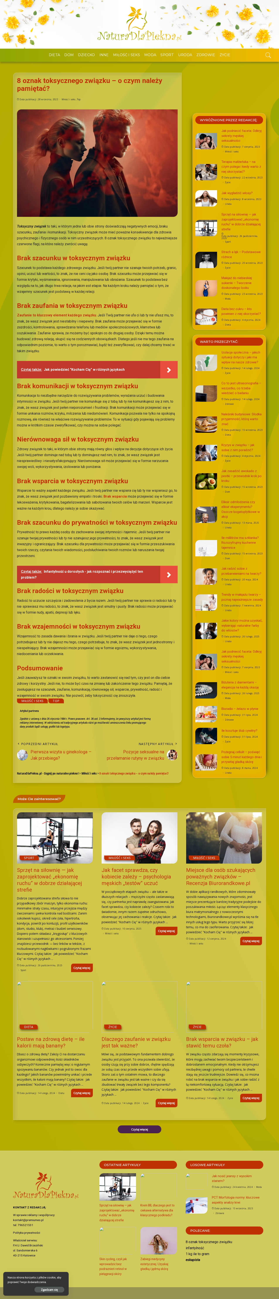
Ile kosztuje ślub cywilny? (239, 731)
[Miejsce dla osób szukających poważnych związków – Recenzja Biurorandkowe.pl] (224, 838)
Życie (227, 182)
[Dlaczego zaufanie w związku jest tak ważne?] (139, 1007)
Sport (228, 242)
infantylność (195, 1248)
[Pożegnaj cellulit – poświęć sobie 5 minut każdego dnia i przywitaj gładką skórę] (206, 762)
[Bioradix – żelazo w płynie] (206, 714)
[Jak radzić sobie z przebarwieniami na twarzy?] (206, 576)
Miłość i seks (68, 99)
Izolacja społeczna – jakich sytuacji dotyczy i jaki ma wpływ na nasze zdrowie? (240, 357)
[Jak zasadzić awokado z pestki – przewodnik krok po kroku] (206, 481)
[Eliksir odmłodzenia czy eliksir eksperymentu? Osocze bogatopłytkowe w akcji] (206, 515)
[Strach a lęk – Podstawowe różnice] (206, 260)
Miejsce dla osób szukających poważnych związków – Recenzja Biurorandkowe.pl (220, 876)
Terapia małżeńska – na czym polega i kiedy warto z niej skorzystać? (241, 167)
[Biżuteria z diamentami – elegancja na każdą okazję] (206, 690)
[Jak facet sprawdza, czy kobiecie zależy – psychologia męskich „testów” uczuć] (139, 838)
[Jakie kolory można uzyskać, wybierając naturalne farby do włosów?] (206, 631)
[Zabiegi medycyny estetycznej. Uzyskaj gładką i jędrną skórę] (158, 1240)
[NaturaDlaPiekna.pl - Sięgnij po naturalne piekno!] (139, 24)
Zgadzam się (49, 1290)
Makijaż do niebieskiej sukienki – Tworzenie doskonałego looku (236, 283)
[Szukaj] (268, 55)
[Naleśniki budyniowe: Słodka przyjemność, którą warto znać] (206, 424)
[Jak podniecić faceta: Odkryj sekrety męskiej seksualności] (206, 141)
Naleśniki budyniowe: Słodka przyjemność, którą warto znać (241, 419)
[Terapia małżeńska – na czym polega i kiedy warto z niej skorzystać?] (206, 172)
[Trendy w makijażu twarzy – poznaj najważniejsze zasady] (206, 602)
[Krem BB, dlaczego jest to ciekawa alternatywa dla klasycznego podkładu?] (158, 1187)
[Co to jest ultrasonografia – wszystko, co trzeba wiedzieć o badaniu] (206, 393)
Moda (228, 299)
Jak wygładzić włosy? (237, 193)
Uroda (228, 204)
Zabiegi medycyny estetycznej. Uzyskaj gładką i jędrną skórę (154, 1264)
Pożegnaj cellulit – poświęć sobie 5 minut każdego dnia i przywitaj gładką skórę (241, 757)
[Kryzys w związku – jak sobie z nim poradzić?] (206, 453)
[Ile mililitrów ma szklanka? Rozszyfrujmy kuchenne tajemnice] (206, 548)
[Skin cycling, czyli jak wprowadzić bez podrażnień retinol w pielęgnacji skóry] (117, 1240)
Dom (227, 492)
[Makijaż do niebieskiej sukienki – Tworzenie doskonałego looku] (206, 288)
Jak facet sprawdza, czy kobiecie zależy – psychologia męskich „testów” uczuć (136, 876)
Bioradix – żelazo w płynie (239, 709)
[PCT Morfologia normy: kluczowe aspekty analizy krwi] (197, 1205)
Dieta (228, 325)
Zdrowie (229, 404)
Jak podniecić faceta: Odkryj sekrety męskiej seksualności (241, 136)
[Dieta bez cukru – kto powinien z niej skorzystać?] (206, 317)
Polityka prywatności (26, 1232)
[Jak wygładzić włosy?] (206, 198)
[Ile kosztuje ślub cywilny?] (206, 736)
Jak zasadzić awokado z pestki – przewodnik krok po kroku (241, 476)
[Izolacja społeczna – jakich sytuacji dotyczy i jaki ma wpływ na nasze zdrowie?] (206, 363)
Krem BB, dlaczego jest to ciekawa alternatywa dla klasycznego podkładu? (157, 1210)
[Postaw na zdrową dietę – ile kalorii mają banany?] (55, 1007)
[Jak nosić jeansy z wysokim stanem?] (197, 1181)
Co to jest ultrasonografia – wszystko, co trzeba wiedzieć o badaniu (241, 388)
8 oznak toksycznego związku (209, 1242)
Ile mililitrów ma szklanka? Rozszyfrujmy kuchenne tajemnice (240, 543)
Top (79, 99)
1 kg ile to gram (197, 1254)
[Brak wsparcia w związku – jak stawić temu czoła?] (224, 1007)
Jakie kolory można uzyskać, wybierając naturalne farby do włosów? (241, 625)
